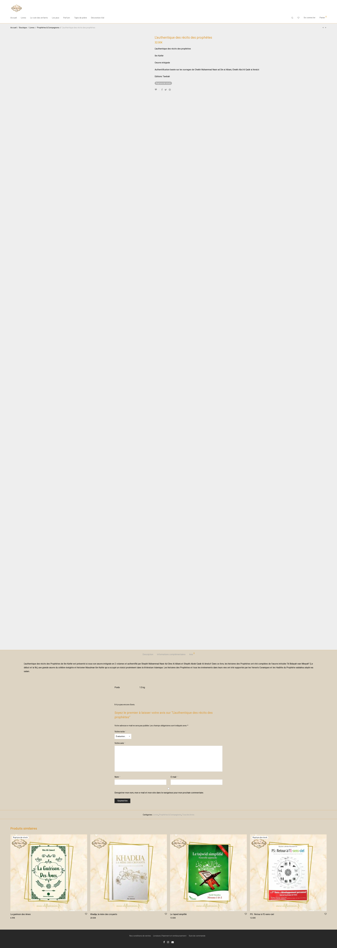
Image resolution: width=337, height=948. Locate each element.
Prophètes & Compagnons (48, 28)
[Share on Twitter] (166, 89)
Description (148, 654)
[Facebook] (164, 942)
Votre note (120, 731)
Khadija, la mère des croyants (103, 914)
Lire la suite (14, 918)
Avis (192, 654)
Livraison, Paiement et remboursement (169, 936)
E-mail (174, 777)
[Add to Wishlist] (157, 89)
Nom (117, 777)
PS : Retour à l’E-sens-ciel (262, 914)
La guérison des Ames (20, 914)
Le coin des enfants (39, 18)
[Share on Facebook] (162, 89)
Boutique (23, 28)
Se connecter (309, 17)
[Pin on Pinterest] (170, 89)
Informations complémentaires (171, 654)
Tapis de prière (80, 18)
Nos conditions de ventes (140, 936)
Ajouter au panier (96, 918)
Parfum (66, 18)
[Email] (172, 942)
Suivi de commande (197, 936)
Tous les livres (188, 815)
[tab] (148, 654)
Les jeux (55, 18)
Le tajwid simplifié (178, 914)
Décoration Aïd (97, 18)
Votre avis (120, 743)
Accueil (13, 18)
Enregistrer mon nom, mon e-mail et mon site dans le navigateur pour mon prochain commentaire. (159, 792)
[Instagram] (168, 942)
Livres (23, 18)
